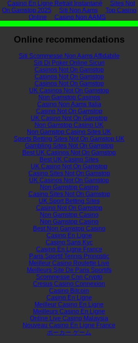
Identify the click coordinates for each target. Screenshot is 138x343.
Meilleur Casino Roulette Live (69, 263)
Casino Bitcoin (69, 290)
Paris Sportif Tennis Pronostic (69, 256)
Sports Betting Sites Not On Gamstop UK (69, 138)
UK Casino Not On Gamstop (69, 118)
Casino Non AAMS (80, 17)
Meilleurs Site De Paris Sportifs (69, 270)
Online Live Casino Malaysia (69, 318)
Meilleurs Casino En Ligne (69, 311)
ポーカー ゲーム (69, 332)
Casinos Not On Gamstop (69, 69)
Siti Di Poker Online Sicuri (69, 62)
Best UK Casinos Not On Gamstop (69, 152)
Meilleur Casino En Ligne (69, 304)
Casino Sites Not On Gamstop (69, 173)
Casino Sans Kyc (69, 242)
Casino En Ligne (69, 235)
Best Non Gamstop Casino (69, 228)
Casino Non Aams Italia (69, 104)
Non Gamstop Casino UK (69, 125)
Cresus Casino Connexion (69, 283)
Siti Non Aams (78, 10)
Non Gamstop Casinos (69, 97)
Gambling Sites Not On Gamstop (69, 145)
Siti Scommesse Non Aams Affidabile (69, 56)
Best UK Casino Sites (69, 159)
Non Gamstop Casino (69, 187)
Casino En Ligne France (69, 249)
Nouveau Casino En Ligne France (69, 325)
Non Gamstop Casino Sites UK (69, 132)
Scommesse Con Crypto (69, 277)
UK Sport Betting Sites (69, 201)
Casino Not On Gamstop (69, 111)
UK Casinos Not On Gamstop (69, 90)
